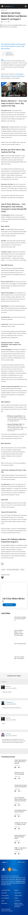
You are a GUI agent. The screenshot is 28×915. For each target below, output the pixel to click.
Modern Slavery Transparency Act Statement (19, 905)
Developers (4, 903)
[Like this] (19, 767)
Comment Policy (5, 890)
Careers (16, 898)
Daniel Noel (9, 53)
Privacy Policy (5, 895)
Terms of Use (17, 893)
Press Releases (5, 898)
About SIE (4, 893)
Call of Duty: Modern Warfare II (13, 569)
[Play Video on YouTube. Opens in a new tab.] (23, 95)
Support (16, 890)
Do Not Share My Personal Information (7, 909)
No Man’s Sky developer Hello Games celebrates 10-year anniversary (21, 761)
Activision (3, 569)
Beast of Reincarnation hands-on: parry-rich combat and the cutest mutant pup (20, 799)
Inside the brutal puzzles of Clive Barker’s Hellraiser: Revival (20, 837)
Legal (2, 900)
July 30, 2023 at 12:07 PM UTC (11, 735)
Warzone (22, 569)
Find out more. (9, 604)
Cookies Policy (18, 895)
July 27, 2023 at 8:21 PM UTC (10, 704)
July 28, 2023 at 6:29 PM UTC (10, 719)
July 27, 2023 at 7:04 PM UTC (11, 688)
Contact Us (17, 900)
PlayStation (9, 6)
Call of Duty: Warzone (18, 76)
